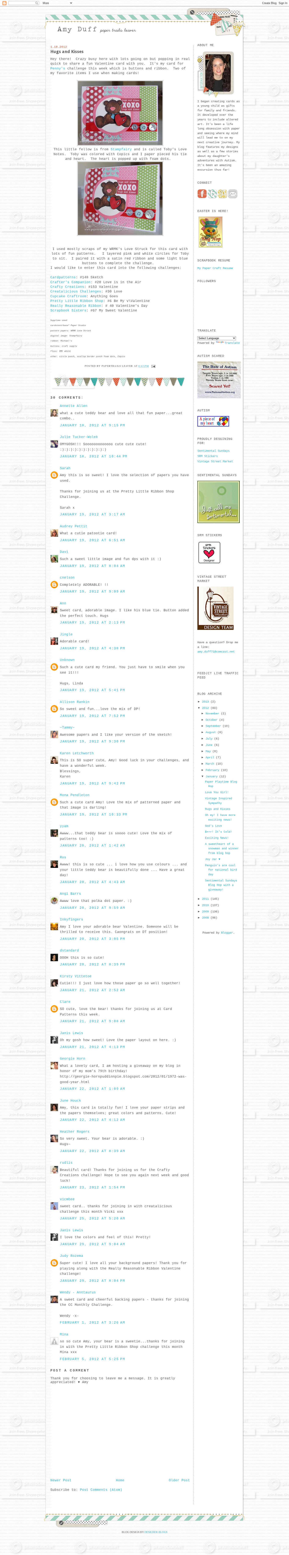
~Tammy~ (67, 728)
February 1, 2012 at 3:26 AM (92, 1323)
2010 (206, 905)
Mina (64, 1334)
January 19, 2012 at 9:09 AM (92, 592)
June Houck (70, 1101)
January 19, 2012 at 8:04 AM (92, 566)
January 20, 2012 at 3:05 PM (92, 939)
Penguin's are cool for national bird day (221, 870)
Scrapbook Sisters (68, 311)
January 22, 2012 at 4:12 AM (92, 1120)
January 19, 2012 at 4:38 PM (92, 648)
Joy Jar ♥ (212, 859)
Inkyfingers (71, 920)
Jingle (66, 634)
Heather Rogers (74, 1132)
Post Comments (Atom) (101, 1490)
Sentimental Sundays (213, 451)
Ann (63, 603)
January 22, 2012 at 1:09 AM (92, 1089)
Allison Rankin (74, 702)
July (210, 738)
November (213, 713)
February (213, 770)
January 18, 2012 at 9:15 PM (92, 425)
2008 (206, 917)
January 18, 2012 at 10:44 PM (94, 456)
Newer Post (61, 1480)
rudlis (66, 1163)
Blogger (227, 932)
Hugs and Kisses (67, 51)
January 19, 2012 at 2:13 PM (92, 623)
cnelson (67, 578)
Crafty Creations (67, 287)
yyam (64, 826)
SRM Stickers (207, 456)
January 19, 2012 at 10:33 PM (94, 815)
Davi (64, 552)
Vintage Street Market (215, 461)
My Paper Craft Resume (215, 268)
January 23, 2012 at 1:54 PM (92, 1187)
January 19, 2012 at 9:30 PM (92, 742)
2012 (206, 708)
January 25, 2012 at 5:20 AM (92, 1219)
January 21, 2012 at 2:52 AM (92, 990)
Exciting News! (217, 838)
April (211, 757)
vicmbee (67, 1199)
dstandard (69, 951)
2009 (206, 911)
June (210, 745)
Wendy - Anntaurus (78, 1292)
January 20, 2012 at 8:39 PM (92, 964)
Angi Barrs (70, 894)
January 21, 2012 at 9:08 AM (92, 1021)
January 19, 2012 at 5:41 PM (92, 690)
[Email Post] (153, 365)
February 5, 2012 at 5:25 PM (92, 1359)
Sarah (65, 468)
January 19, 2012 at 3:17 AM (92, 515)
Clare (65, 1002)
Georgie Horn (72, 1059)
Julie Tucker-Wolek (79, 437)
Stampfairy (121, 149)
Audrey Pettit (73, 526)
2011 (206, 899)
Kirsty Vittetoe (76, 976)
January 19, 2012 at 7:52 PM (92, 716)
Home (120, 1480)
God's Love (213, 826)
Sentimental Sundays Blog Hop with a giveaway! (221, 885)
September (214, 726)
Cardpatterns (63, 277)
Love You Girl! (217, 792)
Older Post (179, 1480)
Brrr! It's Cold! (218, 831)
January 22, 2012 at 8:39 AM (92, 1151)
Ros (63, 857)
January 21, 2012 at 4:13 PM (92, 1047)
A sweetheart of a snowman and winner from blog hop (222, 848)
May (209, 751)
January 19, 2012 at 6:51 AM (92, 540)
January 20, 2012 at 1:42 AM (92, 846)
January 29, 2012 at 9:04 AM (92, 1244)
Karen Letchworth (77, 753)
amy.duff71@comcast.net (216, 651)
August (211, 732)
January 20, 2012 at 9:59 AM (92, 908)
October (212, 720)
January (212, 776)
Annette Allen (73, 406)
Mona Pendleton (74, 795)
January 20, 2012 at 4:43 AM (92, 882)
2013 (206, 701)
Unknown (67, 660)
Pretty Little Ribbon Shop (76, 301)
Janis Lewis (71, 1033)
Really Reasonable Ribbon (75, 306)
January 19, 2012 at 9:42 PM (92, 784)
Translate (232, 343)
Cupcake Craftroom (68, 296)
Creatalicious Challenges (75, 292)
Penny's (57, 69)
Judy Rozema (71, 1256)
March (211, 763)
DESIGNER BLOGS (155, 1532)
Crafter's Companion (70, 282)
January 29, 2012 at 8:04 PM (92, 1281)
